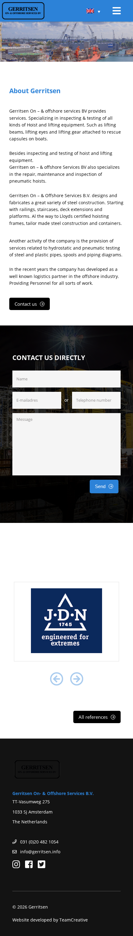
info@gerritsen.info (40, 852)
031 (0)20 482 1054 (39, 842)
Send (100, 486)
